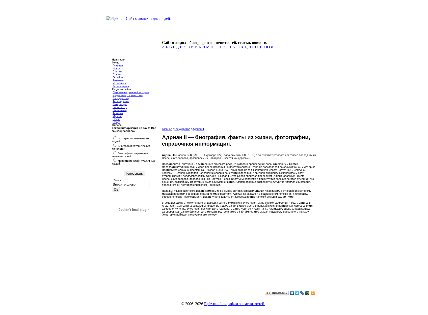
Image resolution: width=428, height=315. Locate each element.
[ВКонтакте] (291, 293)
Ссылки (117, 74)
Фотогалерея (121, 86)
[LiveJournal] (302, 293)
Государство (121, 98)
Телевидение (121, 101)
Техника (118, 113)
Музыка (117, 116)
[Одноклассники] (312, 293)
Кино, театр (120, 107)
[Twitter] (297, 293)
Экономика (120, 110)
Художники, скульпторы (128, 95)
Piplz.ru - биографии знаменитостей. (234, 304)
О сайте (118, 77)
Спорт (116, 122)
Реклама (118, 80)
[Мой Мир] (307, 293)
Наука (116, 119)
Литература (120, 104)
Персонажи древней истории (131, 92)
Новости (118, 68)
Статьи (117, 71)
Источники (119, 83)
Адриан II (198, 128)
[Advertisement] (238, 90)
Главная (118, 65)
